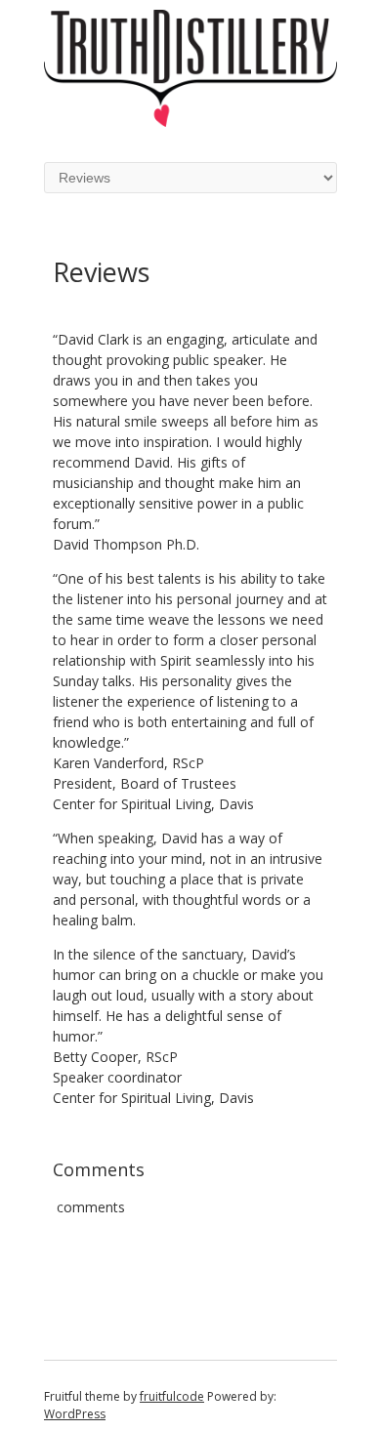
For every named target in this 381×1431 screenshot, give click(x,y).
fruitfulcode (172, 1396)
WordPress (75, 1414)
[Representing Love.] (190, 121)
